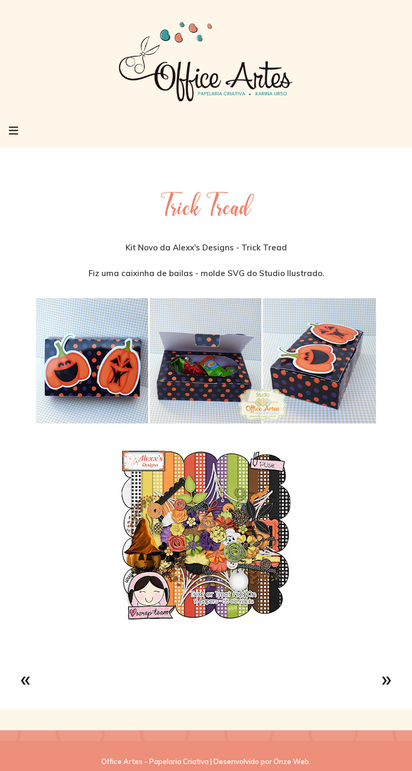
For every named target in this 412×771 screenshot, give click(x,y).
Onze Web (291, 761)
